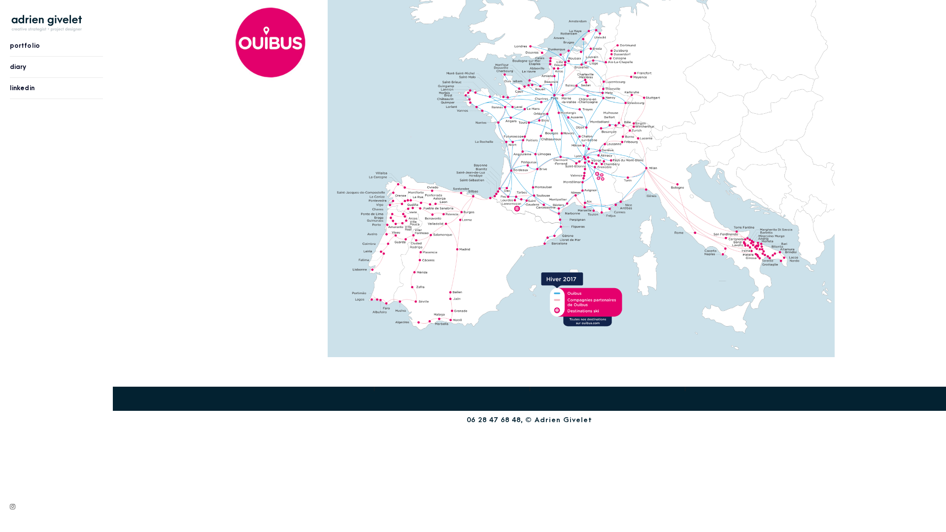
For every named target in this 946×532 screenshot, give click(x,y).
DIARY (18, 66)
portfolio (25, 45)
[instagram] (12, 506)
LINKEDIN (22, 88)
